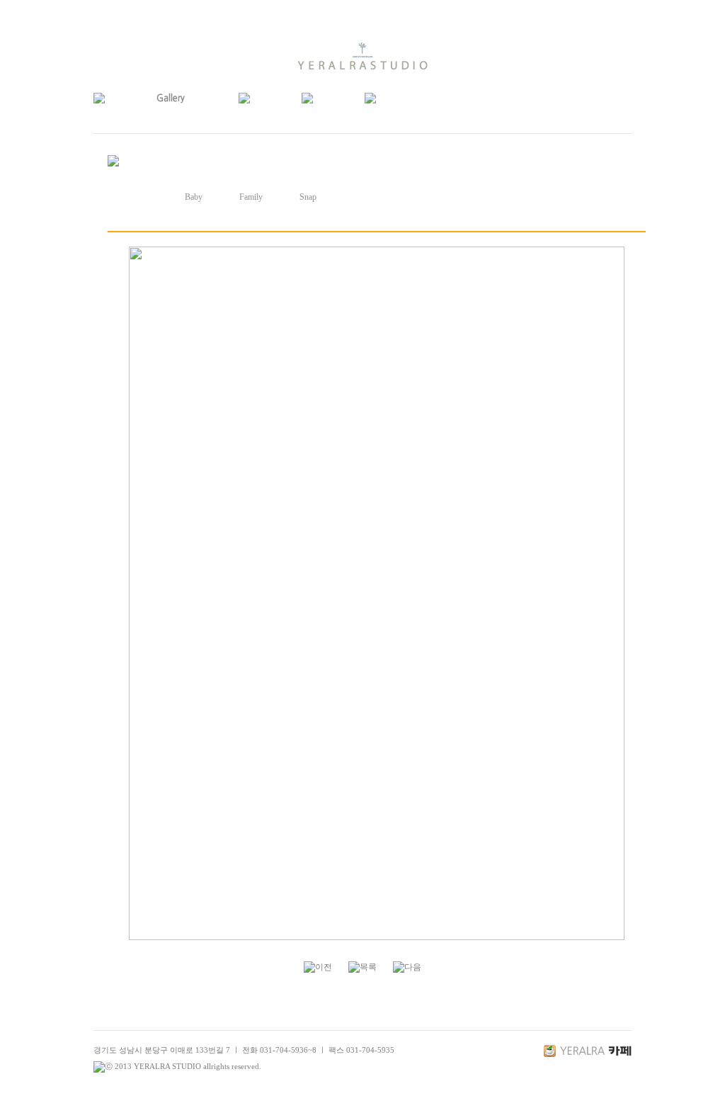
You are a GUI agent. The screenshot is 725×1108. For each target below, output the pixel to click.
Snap (307, 197)
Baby (193, 197)
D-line (136, 197)
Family (251, 197)
